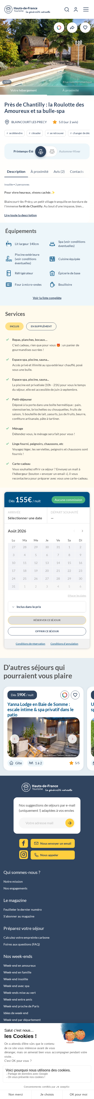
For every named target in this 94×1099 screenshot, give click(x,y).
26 (36, 578)
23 (80, 570)
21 (58, 570)
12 (36, 563)
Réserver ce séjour (47, 620)
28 (24, 547)
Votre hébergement (23, 90)
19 (36, 570)
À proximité (71, 90)
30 (47, 547)
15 (69, 563)
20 (47, 570)
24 (13, 578)
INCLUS (14, 326)
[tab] (16, 171)
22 (69, 570)
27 (13, 547)
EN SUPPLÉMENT (41, 326)
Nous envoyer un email (55, 843)
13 (47, 563)
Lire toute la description (20, 215)
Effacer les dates (77, 595)
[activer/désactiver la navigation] (86, 9)
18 (24, 570)
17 (13, 570)
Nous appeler (49, 855)
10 (13, 563)
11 (24, 563)
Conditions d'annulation (64, 643)
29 (36, 547)
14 (58, 563)
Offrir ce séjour (47, 631)
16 (80, 563)
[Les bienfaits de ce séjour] (59, 27)
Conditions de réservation (30, 643)
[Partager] (72, 27)
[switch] (46, 151)
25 (24, 578)
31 (58, 547)
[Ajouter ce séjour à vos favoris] (85, 27)
